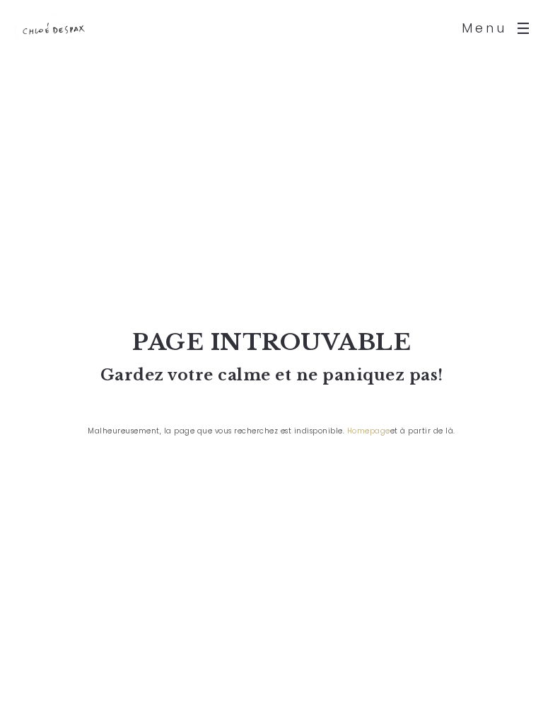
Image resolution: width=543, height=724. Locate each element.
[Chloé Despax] (53, 28)
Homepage (368, 431)
